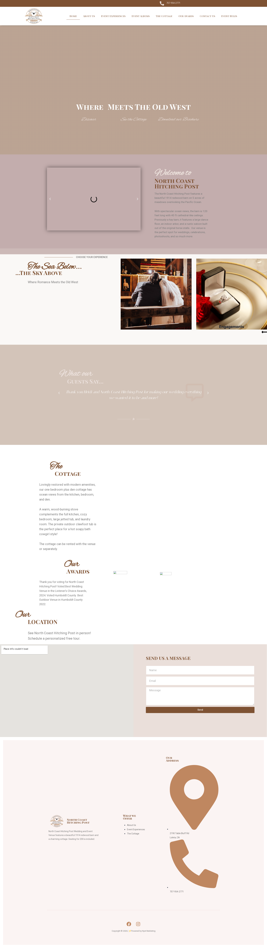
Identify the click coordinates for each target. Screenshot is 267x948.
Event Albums (141, 16)
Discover (88, 119)
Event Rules (229, 16)
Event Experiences (113, 16)
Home (73, 16)
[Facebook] (129, 924)
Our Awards (186, 16)
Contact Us (207, 16)
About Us (89, 16)
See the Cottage (133, 119)
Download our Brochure (178, 119)
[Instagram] (138, 924)
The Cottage (164, 16)
